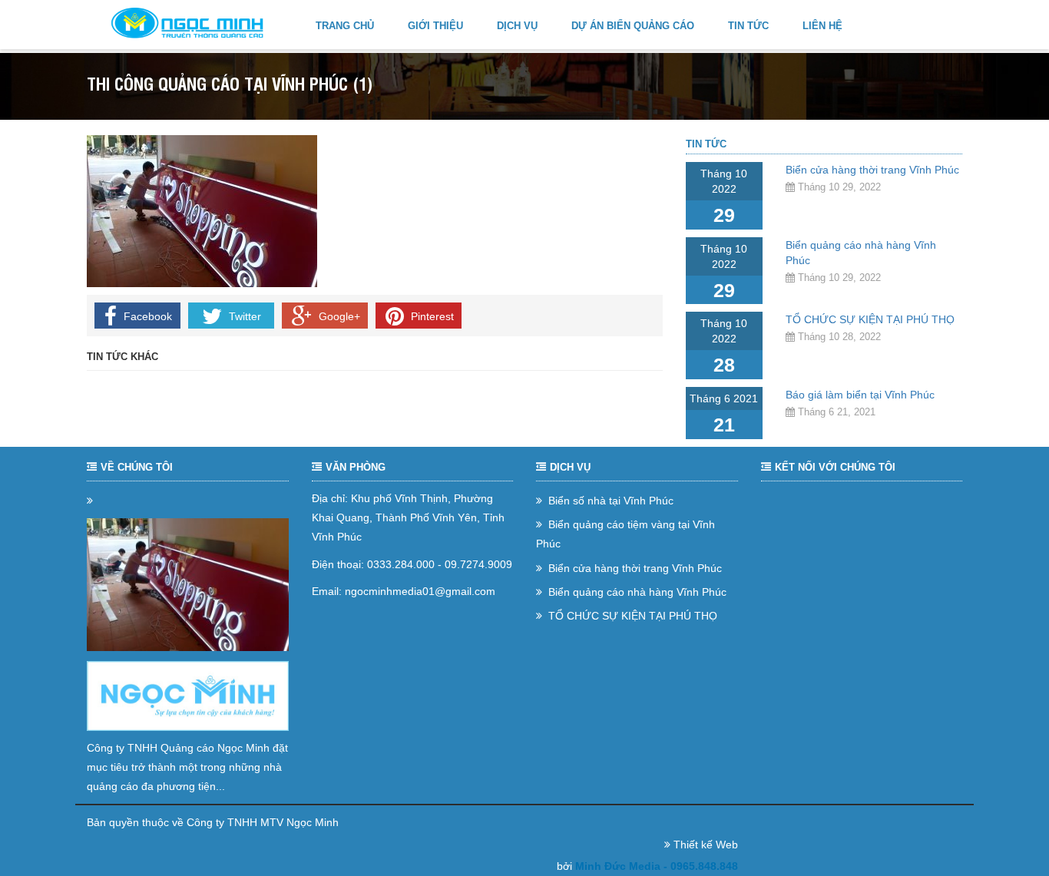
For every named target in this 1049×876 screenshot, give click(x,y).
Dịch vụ (517, 25)
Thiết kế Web (705, 844)
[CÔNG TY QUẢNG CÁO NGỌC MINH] (188, 23)
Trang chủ (345, 25)
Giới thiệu (435, 25)
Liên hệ (822, 25)
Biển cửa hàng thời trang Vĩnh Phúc (872, 170)
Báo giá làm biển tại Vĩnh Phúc (860, 394)
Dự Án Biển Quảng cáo (632, 25)
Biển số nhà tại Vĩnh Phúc (609, 500)
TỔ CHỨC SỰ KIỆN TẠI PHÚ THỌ (870, 319)
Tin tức (748, 25)
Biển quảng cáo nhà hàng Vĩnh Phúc (635, 592)
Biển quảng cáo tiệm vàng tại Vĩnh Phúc (625, 534)
